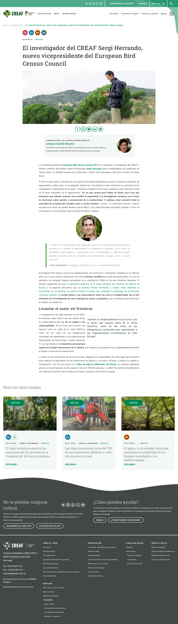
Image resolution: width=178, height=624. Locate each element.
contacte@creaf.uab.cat (14, 573)
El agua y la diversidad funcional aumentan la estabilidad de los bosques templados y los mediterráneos (146, 454)
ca (158, 4)
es (164, 4)
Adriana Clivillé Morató (60, 143)
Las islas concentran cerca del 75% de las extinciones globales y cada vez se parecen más (88, 452)
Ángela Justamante (29, 443)
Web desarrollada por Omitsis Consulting (18, 587)
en (153, 4)
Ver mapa (7, 560)
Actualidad (17, 25)
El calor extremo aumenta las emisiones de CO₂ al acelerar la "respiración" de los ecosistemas (28, 452)
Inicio (6, 25)
